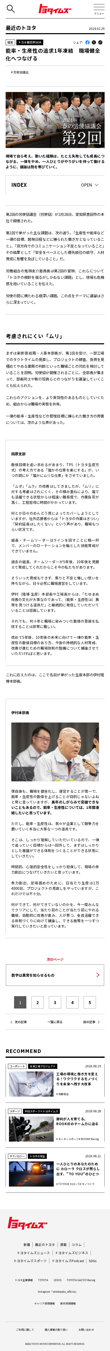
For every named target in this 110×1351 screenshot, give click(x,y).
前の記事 (89, 1021)
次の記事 (21, 1021)
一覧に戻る (55, 1021)
